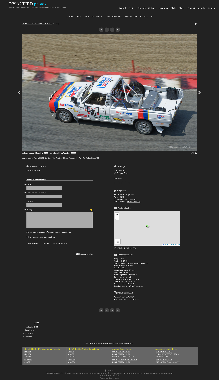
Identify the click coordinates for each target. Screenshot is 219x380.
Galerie (69, 17)
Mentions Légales (105, 375)
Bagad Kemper (30, 330)
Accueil (122, 8)
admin (117, 378)
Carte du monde (114, 17)
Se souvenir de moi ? (62, 243)
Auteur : (29, 184)
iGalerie (111, 378)
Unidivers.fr (28, 336)
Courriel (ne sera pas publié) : (36, 193)
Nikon (122, 259)
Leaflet (166, 244)
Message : (29, 210)
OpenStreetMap (175, 244)
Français (109, 370)
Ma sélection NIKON (31, 327)
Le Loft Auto (29, 333)
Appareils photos (93, 17)
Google (144, 17)
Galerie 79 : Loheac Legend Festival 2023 (37, 24)
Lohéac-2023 (131, 17)
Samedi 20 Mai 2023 (133, 201)
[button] (147, 226)
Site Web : (29, 201)
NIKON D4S (125, 261)
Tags (79, 17)
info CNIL (116, 375)
